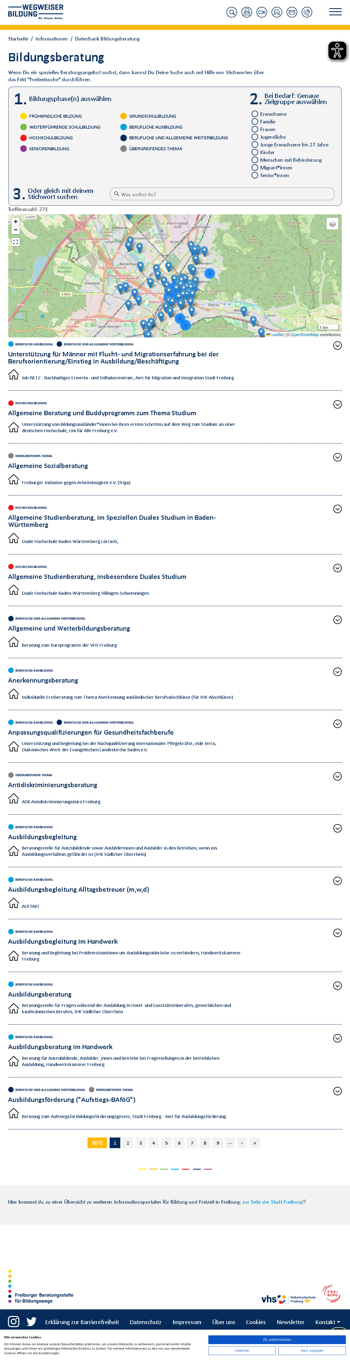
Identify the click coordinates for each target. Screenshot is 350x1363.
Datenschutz (146, 1322)
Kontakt (325, 1322)
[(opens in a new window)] (13, 1319)
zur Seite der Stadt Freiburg (272, 1202)
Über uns (223, 1322)
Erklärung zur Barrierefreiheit (82, 1322)
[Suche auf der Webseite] (231, 16)
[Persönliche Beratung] (246, 16)
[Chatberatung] (277, 16)
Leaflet (276, 334)
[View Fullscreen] (15, 242)
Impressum (187, 1322)
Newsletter (291, 1322)
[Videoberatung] (261, 16)
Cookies (256, 1322)
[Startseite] (39, 12)
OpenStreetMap (305, 334)
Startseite (18, 39)
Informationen (52, 39)
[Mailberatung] (292, 16)
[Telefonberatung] (307, 16)
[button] (168, 267)
